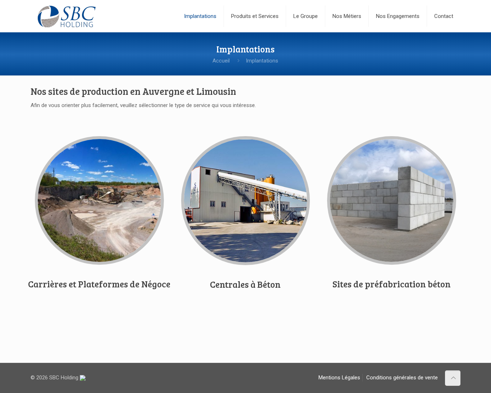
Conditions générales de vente (402, 377)
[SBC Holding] (67, 16)
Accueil (221, 60)
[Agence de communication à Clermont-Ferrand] (83, 377)
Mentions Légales (339, 377)
